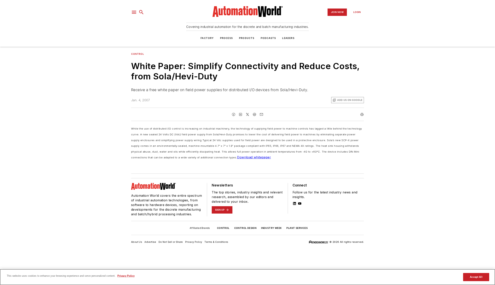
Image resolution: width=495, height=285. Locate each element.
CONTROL (223, 228)
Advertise (150, 241)
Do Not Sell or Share (171, 241)
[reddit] (254, 114)
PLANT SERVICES (297, 228)
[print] (362, 114)
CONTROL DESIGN (245, 228)
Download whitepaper (254, 157)
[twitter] (247, 114)
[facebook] (234, 114)
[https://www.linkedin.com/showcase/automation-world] (294, 203)
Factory (207, 38)
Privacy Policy (193, 241)
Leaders (288, 38)
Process (226, 38)
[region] (247, 277)
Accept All (476, 277)
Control (137, 53)
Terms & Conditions (216, 241)
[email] (261, 114)
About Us (136, 241)
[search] (141, 12)
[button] (134, 12)
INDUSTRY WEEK (271, 228)
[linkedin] (240, 114)
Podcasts (268, 38)
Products (246, 38)
